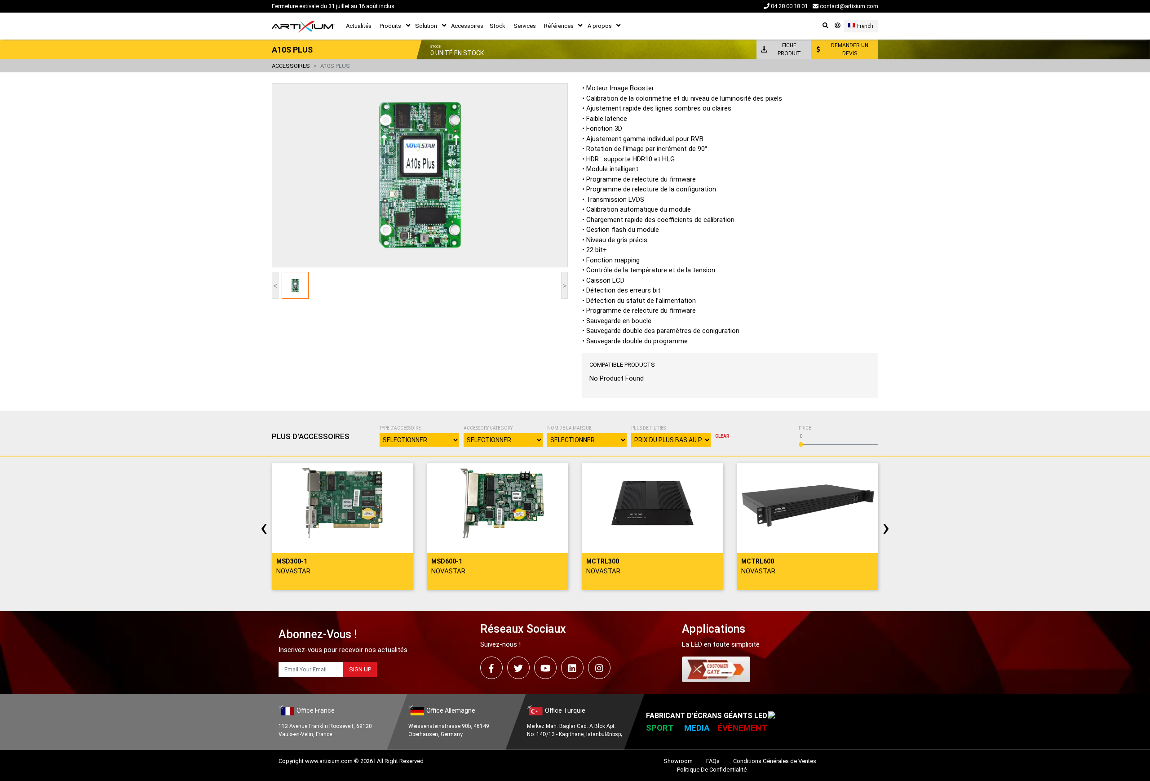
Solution (426, 25)
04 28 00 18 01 (789, 6)
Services (524, 25)
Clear (722, 436)
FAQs (713, 761)
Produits (390, 25)
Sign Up (360, 669)
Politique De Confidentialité (712, 769)
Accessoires (467, 25)
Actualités (359, 25)
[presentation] (264, 527)
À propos (600, 25)
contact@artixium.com (848, 6)
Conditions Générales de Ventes (774, 761)
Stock (497, 25)
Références (559, 25)
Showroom (678, 761)
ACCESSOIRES (291, 65)
